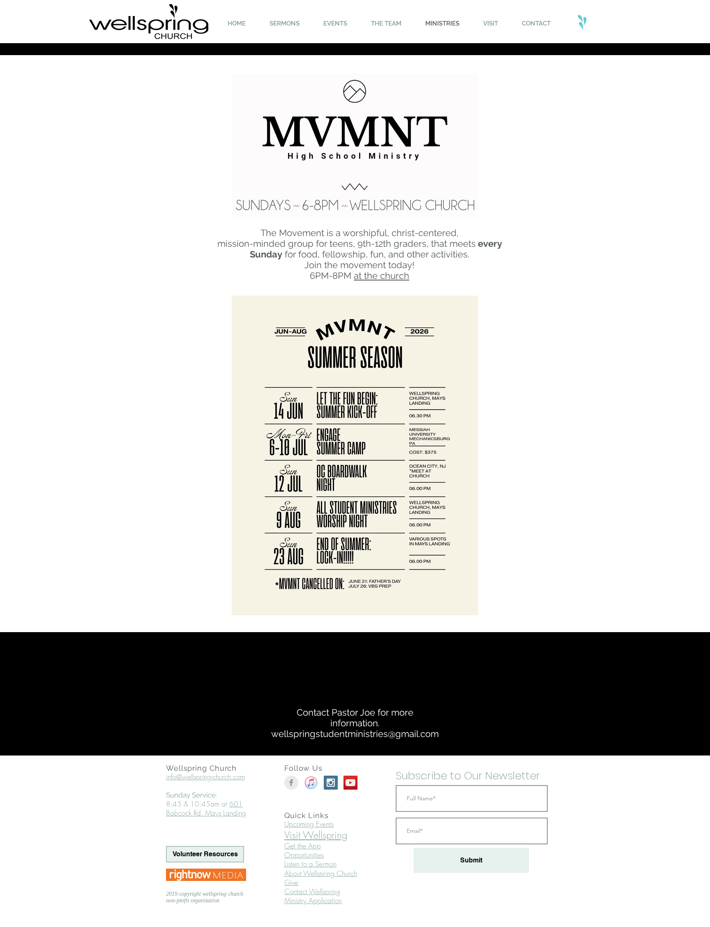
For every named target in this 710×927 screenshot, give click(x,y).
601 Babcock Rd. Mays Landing (206, 808)
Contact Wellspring (312, 891)
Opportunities (304, 855)
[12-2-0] (311, 783)
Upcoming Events (309, 824)
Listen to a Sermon (310, 864)
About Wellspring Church (320, 873)
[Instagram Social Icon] (331, 783)
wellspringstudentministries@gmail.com (355, 733)
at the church (381, 275)
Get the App (302, 846)
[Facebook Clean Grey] (291, 783)
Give (291, 882)
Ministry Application (313, 900)
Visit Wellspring (316, 834)
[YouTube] (350, 783)
